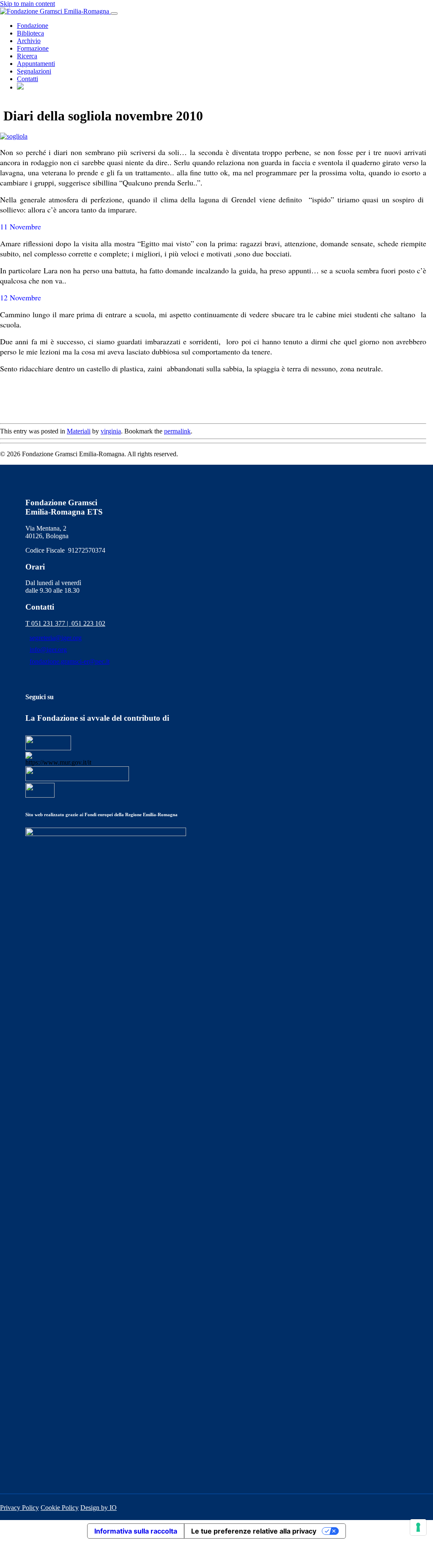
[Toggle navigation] (114, 13)
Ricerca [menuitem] (27, 56)
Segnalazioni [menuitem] (34, 71)
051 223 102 (88, 623)
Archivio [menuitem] (29, 40)
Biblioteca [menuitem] (30, 33)
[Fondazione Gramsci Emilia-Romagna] (55, 11)
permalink (177, 431)
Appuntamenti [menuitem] (36, 63)
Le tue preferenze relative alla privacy (253, 1531)
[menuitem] (20, 87)
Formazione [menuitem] (33, 48)
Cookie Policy (60, 1507)
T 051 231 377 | (48, 623)
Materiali (78, 431)
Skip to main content (27, 3)
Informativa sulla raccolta (135, 1531)
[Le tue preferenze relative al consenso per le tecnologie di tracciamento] (418, 1527)
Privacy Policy (19, 1507)
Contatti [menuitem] (27, 78)
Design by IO (98, 1507)
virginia (111, 431)
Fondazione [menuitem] (32, 25)
